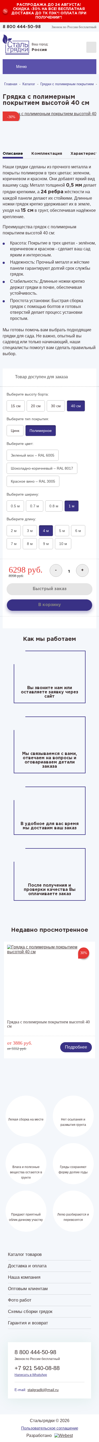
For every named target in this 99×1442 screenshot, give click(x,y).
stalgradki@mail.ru (43, 1390)
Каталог (28, 84)
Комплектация (46, 153)
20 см (36, 406)
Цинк (15, 430)
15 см (16, 406)
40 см (76, 406)
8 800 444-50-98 (22, 27)
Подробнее (76, 1047)
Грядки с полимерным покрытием (67, 84)
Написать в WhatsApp (31, 1375)
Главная (10, 84)
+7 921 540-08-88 (37, 1368)
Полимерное (41, 430)
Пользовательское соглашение (49, 1428)
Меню (21, 66)
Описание (13, 153)
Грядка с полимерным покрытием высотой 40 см (48, 1024)
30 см (56, 406)
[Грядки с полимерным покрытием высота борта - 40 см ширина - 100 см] (49, 116)
